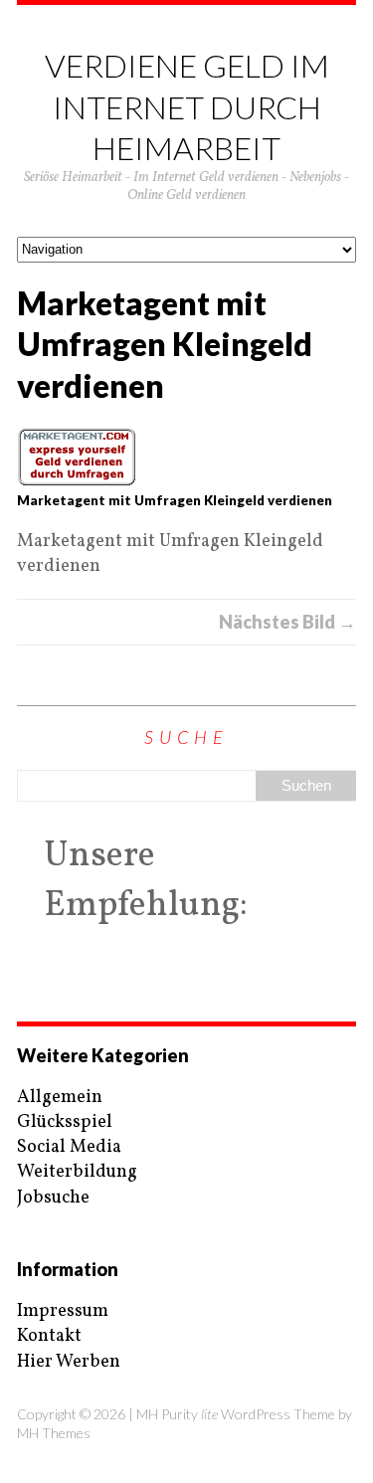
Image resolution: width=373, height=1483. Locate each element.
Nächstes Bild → (287, 622)
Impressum (62, 1311)
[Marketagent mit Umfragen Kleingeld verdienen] (186, 456)
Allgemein (59, 1097)
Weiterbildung (77, 1172)
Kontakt (49, 1336)
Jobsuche (53, 1198)
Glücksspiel (64, 1122)
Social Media (69, 1147)
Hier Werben (68, 1362)
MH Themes (54, 1432)
